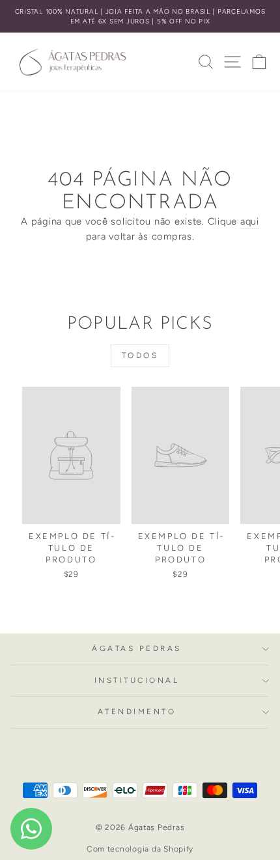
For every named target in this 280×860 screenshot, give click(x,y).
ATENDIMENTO (137, 711)
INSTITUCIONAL (137, 680)
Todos (140, 355)
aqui (249, 221)
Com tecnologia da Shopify (140, 848)
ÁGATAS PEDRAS (137, 648)
